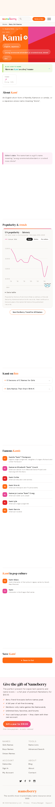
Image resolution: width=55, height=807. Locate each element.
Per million (44, 239)
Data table (11, 292)
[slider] (46, 286)
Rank (29, 239)
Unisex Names (9, 753)
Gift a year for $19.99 (17, 724)
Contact (32, 772)
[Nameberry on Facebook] (25, 780)
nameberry (27, 791)
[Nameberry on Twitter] (20, 780)
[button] (27, 660)
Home (5, 24)
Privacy (27, 803)
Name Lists (33, 745)
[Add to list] (26, 38)
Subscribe (39, 19)
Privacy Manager (37, 803)
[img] (27, 263)
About (31, 768)
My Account (8, 772)
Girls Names (8, 745)
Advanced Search (36, 749)
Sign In (5, 768)
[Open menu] (49, 19)
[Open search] (24, 19)
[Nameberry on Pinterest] (30, 780)
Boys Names (8, 749)
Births (36, 239)
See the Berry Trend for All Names (27, 312)
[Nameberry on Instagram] (34, 780)
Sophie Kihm (9, 29)
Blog (30, 764)
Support (49, 803)
